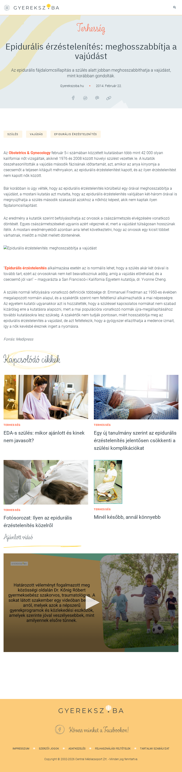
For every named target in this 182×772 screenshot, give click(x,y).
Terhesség (91, 28)
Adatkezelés (77, 748)
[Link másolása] (109, 98)
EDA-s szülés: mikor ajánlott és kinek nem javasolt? (44, 436)
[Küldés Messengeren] (85, 98)
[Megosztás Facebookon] (73, 98)
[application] (91, 602)
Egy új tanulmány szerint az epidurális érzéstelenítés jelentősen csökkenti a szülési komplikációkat (135, 440)
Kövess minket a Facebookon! (99, 730)
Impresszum (21, 748)
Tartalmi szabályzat (154, 748)
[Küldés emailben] (97, 98)
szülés (12, 134)
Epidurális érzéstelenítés (26, 268)
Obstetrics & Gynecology (29, 153)
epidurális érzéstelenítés (75, 134)
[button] (91, 602)
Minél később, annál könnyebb (127, 517)
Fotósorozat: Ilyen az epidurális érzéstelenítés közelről (38, 521)
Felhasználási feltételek (113, 748)
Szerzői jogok (49, 748)
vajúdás (36, 134)
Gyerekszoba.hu (72, 86)
